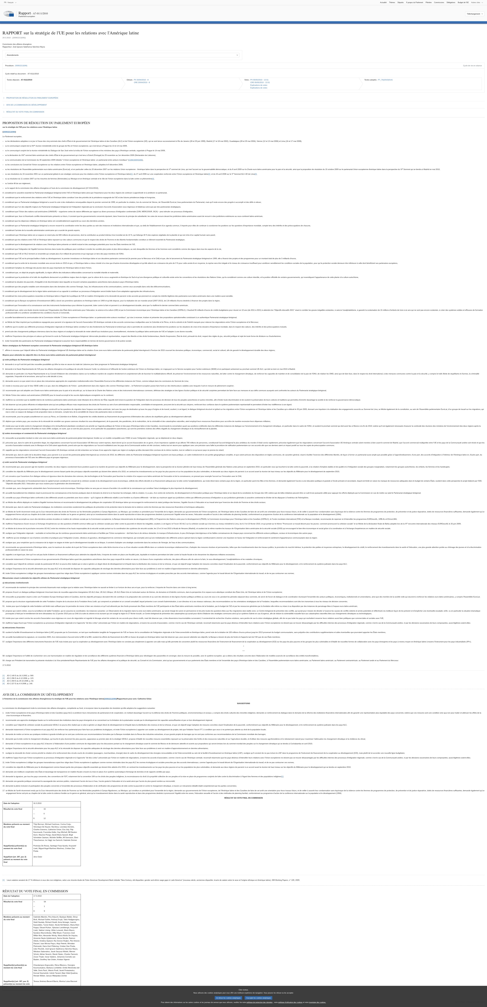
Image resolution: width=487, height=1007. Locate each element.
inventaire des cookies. (317, 1002)
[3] (256, 174)
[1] (132, 174)
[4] (153, 179)
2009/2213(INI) (21, 66)
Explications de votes (258, 85)
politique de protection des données (260, 1002)
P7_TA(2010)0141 (385, 80)
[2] (209, 174)
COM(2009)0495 (135, 160)
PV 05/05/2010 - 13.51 (259, 80)
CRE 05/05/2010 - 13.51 (260, 82)
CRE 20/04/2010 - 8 (142, 82)
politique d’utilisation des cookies (290, 1002)
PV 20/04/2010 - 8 (141, 80)
